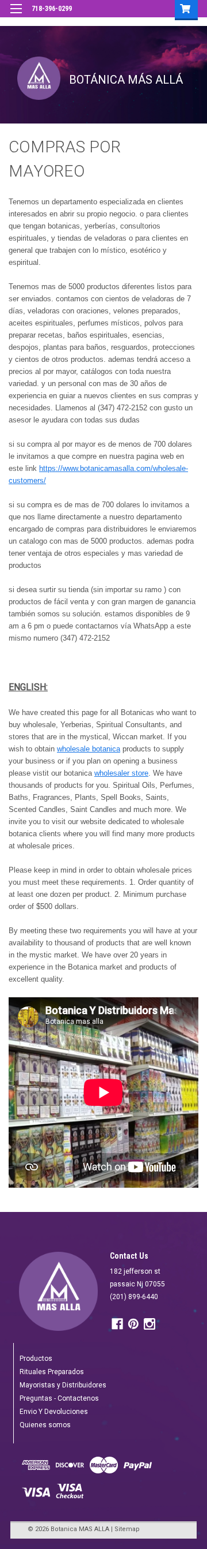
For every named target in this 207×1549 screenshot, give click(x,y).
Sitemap (127, 1529)
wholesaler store (121, 773)
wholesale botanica (88, 748)
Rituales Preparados (52, 1372)
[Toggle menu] (16, 16)
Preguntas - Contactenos (59, 1398)
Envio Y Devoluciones (54, 1412)
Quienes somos (45, 1425)
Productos (36, 1359)
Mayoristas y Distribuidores (63, 1385)
